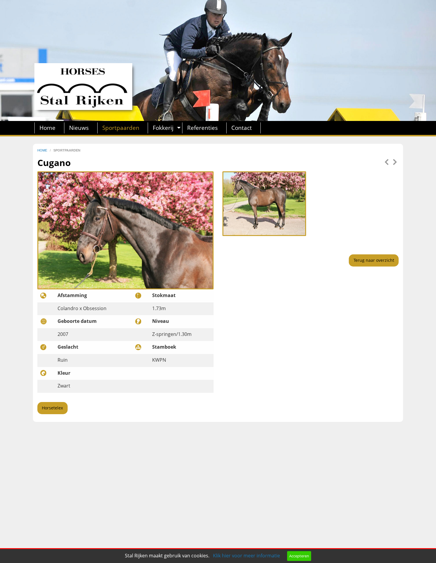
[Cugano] (264, 203)
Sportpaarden (120, 128)
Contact (241, 128)
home (42, 150)
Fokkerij (163, 128)
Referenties (202, 128)
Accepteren (299, 556)
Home (47, 128)
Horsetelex (52, 408)
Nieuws (79, 128)
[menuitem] (49, 127)
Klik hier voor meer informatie (246, 555)
